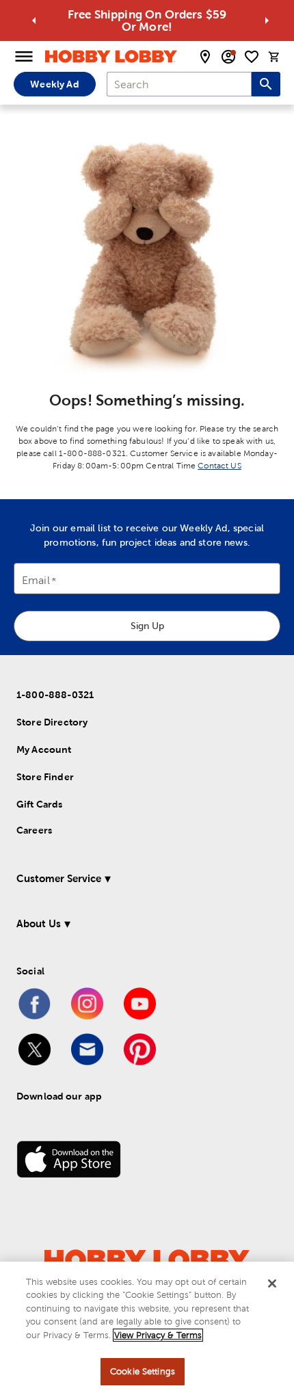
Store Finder (45, 776)
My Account (44, 749)
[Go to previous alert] (34, 20)
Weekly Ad (54, 84)
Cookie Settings (142, 1371)
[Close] (272, 1283)
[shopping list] (251, 57)
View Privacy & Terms (158, 1335)
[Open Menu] (24, 56)
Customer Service (58, 878)
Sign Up (147, 625)
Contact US (219, 465)
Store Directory (52, 722)
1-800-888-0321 (55, 694)
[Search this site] (266, 84)
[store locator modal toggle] (205, 57)
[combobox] (179, 84)
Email (36, 581)
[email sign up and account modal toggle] (228, 57)
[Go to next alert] (266, 20)
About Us (38, 923)
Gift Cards (39, 804)
